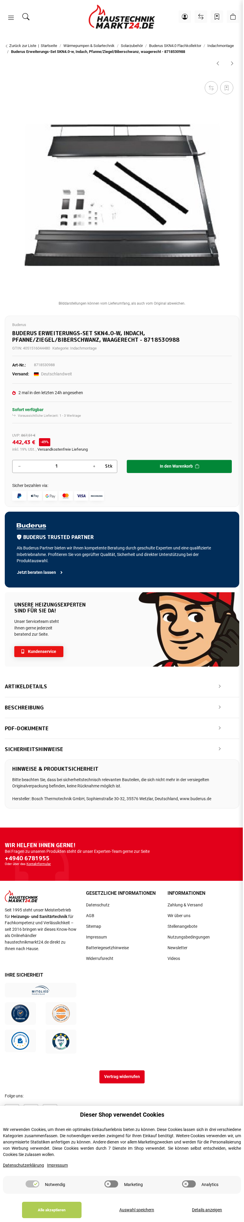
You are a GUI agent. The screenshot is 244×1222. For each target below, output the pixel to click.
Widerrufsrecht (99, 958)
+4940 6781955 (27, 858)
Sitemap (93, 926)
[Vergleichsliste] (201, 16)
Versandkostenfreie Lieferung (62, 449)
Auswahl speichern (136, 1209)
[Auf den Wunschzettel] (226, 87)
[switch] (32, 1183)
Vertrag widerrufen (122, 1076)
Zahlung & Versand (185, 905)
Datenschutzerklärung (23, 1165)
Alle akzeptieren (51, 1210)
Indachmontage (83, 348)
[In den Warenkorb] (9, 73)
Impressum (96, 937)
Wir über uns (179, 915)
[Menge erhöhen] (94, 466)
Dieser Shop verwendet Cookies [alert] (122, 1114)
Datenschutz (98, 905)
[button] (11, 18)
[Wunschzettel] (217, 16)
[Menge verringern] (19, 466)
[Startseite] (122, 17)
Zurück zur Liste (22, 45)
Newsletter (177, 947)
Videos (174, 958)
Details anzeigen (207, 1209)
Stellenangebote (182, 926)
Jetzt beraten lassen (37, 572)
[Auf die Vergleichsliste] (211, 87)
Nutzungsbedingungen (189, 937)
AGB (90, 915)
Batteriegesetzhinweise (107, 947)
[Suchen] (26, 16)
